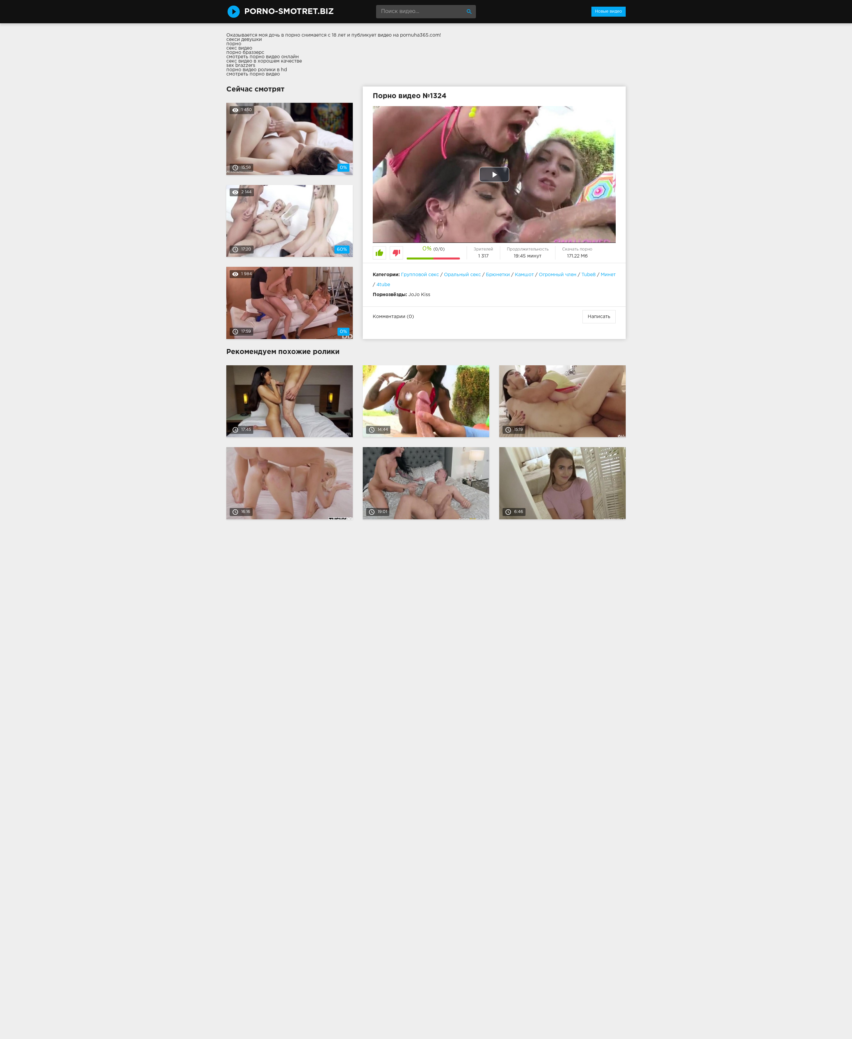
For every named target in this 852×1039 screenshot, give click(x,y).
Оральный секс (462, 275)
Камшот (524, 275)
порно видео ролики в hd (256, 70)
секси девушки (244, 40)
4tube (383, 285)
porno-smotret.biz (289, 11)
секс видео (239, 48)
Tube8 (588, 275)
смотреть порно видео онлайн (262, 57)
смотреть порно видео (253, 74)
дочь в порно (284, 35)
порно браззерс (245, 53)
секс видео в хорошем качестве (264, 61)
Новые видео (608, 11)
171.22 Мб (577, 256)
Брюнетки (498, 275)
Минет (608, 275)
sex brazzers (240, 66)
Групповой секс (420, 275)
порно (233, 44)
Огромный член (557, 275)
